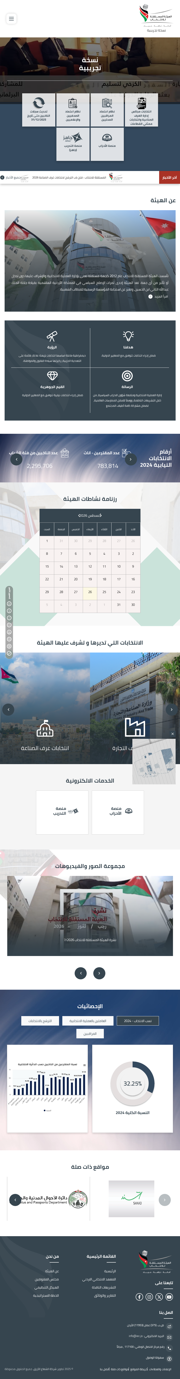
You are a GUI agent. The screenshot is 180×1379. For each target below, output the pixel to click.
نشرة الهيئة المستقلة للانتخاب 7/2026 (90, 940)
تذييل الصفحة (9, 653)
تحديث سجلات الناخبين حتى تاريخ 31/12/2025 (38, 115)
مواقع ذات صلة (9, 646)
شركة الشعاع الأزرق (45, 1369)
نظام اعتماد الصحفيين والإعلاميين (73, 115)
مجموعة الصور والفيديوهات (9, 639)
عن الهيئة (9, 611)
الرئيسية (110, 1271)
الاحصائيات (9, 632)
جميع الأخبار (13, 177)
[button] (131, 459)
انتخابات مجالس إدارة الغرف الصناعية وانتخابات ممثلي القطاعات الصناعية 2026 (141, 116)
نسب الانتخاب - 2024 (138, 1021)
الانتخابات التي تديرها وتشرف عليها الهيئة (9, 618)
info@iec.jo (136, 1336)
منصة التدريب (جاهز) (73, 148)
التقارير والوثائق (105, 1295)
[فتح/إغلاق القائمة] (11, 19)
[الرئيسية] (150, 1261)
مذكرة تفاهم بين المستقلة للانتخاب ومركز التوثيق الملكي (68, 177)
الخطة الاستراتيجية (46, 1295)
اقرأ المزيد (161, 296)
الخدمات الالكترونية (9, 625)
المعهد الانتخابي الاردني (99, 1279)
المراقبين (90, 1033)
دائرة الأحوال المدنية (48, 1199)
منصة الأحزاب (107, 146)
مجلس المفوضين (47, 1279)
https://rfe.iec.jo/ (62, 812)
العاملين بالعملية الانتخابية (88, 1021)
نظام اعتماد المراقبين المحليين (107, 115)
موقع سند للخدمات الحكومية (131, 1199)
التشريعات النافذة (104, 1287)
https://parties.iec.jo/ (118, 812)
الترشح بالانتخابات (40, 1021)
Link (135, 708)
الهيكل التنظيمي (46, 1287)
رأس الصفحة (9, 603)
